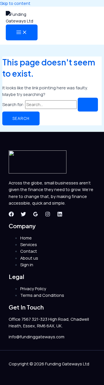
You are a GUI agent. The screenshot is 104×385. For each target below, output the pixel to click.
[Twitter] (23, 215)
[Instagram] (47, 215)
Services (28, 244)
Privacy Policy (33, 288)
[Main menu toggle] (22, 32)
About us (29, 258)
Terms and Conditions (42, 295)
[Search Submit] (88, 105)
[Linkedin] (59, 215)
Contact (28, 251)
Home (26, 238)
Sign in (26, 264)
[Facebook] (11, 215)
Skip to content (15, 3)
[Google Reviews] (35, 215)
